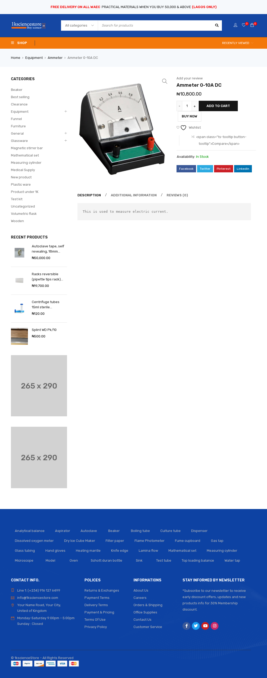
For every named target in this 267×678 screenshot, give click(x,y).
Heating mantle (88, 551)
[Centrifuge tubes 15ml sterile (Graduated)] (19, 308)
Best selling (20, 97)
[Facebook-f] (186, 626)
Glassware (19, 141)
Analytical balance (30, 531)
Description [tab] (89, 195)
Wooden (17, 221)
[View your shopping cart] (252, 25)
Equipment (34, 58)
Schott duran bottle (106, 560)
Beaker (16, 90)
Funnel (16, 119)
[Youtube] (205, 626)
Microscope (24, 560)
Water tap (232, 560)
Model (50, 560)
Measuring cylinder (26, 163)
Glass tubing (25, 551)
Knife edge (119, 551)
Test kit (16, 199)
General (17, 133)
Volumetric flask (24, 214)
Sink (139, 560)
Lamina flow (148, 551)
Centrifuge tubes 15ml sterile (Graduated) (45, 305)
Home (15, 58)
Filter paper (115, 541)
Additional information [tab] (134, 195)
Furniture (18, 126)
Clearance (19, 104)
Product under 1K (24, 192)
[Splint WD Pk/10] (19, 336)
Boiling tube (140, 531)
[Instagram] (215, 626)
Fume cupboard (187, 541)
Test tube (163, 560)
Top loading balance (198, 560)
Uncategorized (23, 206)
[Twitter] (196, 626)
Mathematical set (25, 155)
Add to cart (218, 106)
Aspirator (62, 531)
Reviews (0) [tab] (177, 195)
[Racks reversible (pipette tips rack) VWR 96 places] (19, 280)
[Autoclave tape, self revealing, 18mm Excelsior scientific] (19, 252)
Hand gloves (55, 551)
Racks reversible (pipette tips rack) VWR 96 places (46, 277)
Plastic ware (21, 184)
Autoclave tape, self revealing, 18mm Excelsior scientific (48, 249)
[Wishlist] (244, 25)
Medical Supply (23, 170)
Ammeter (55, 58)
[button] (165, 81)
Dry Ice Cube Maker (79, 541)
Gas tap (217, 541)
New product (21, 177)
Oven (74, 560)
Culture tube (170, 531)
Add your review (190, 78)
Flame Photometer (150, 541)
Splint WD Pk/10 (44, 330)
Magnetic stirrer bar (27, 148)
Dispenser (199, 531)
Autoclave (89, 531)
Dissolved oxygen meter (34, 541)
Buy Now (189, 116)
